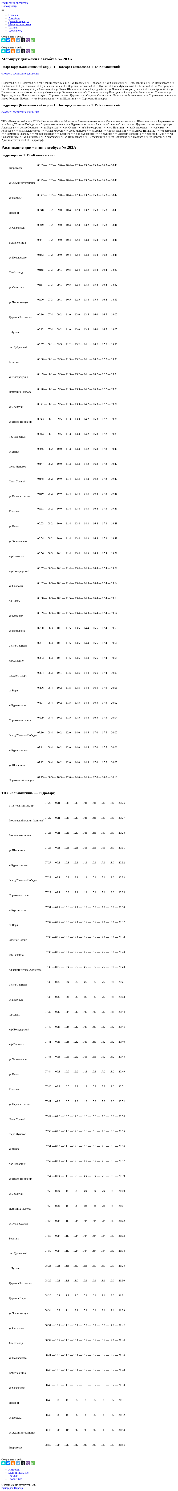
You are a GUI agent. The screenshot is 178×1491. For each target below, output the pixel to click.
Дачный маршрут (18, 21)
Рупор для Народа (12, 1487)
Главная (13, 15)
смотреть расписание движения (20, 73)
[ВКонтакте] (8, 40)
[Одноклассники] (13, 40)
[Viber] (28, 40)
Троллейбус (15, 30)
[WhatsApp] (33, 40)
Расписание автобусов (14, 2)
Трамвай (13, 27)
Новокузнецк (9, 6)
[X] (23, 40)
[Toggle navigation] (2, 10)
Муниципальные (18, 1472)
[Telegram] (18, 40)
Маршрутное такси (19, 24)
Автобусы (14, 18)
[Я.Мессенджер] (3, 40)
